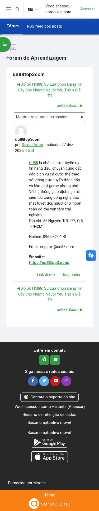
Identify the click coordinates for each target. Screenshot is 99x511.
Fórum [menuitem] (13, 26)
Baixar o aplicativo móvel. (50, 422)
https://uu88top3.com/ (49, 262)
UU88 (33, 162)
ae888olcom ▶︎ (70, 105)
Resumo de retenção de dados (49, 414)
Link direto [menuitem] (46, 274)
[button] (17, 9)
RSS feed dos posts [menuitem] (44, 26)
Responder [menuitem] (71, 274)
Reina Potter (32, 144)
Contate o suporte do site (53, 397)
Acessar (87, 9)
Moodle (40, 483)
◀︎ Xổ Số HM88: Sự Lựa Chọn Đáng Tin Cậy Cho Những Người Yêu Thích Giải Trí (49, 90)
